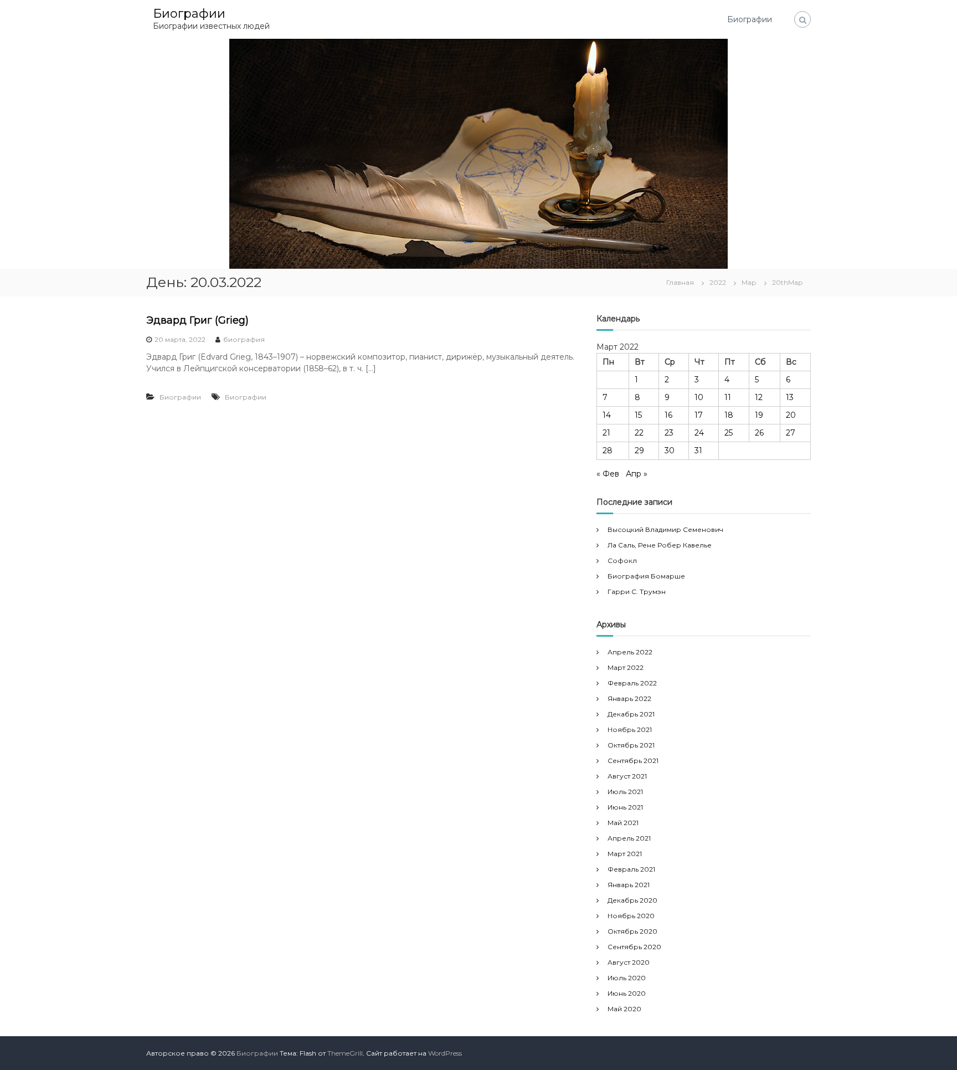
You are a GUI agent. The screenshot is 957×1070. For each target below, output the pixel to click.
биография (244, 339)
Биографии (189, 13)
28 (608, 450)
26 (759, 433)
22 (639, 433)
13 (790, 397)
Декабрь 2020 (632, 900)
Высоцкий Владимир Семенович (665, 529)
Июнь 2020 (627, 993)
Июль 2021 (625, 791)
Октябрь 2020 (632, 931)
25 (728, 433)
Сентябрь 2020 (634, 947)
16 (668, 415)
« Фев (607, 474)
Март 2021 (625, 853)
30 (670, 450)
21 (606, 433)
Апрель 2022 (630, 652)
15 (638, 415)
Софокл (622, 560)
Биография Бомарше (646, 576)
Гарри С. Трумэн (637, 591)
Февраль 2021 (631, 869)
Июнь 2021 (625, 807)
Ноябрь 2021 (630, 729)
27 (790, 433)
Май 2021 (623, 822)
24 (699, 433)
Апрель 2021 (629, 838)
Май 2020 (624, 1009)
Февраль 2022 (632, 683)
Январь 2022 (629, 698)
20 (791, 415)
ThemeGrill (345, 1053)
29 (639, 450)
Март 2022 (626, 667)
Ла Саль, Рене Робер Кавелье (660, 545)
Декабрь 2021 (631, 714)
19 (759, 415)
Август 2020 (629, 962)
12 (759, 397)
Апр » (636, 474)
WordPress (445, 1053)
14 (607, 415)
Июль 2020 (627, 978)
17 (698, 415)
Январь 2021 (629, 884)
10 (698, 397)
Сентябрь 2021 (633, 760)
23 (669, 433)
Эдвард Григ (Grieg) (197, 320)
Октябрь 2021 (631, 745)
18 (728, 415)
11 (727, 397)
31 (698, 450)
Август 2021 (627, 776)
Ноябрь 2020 (631, 916)
